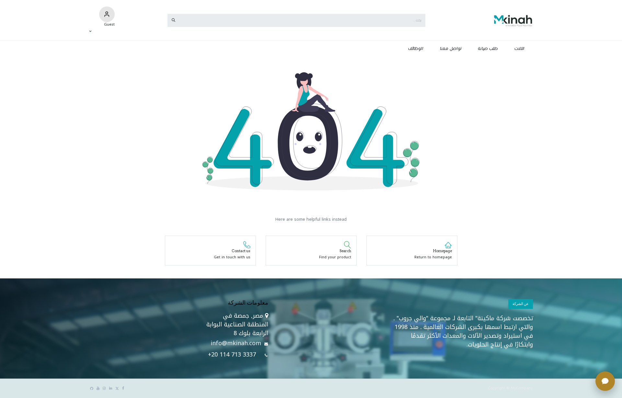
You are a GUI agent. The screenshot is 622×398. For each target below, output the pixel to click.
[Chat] (605, 381)
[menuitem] (519, 49)
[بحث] (173, 20)
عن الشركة (521, 303)
